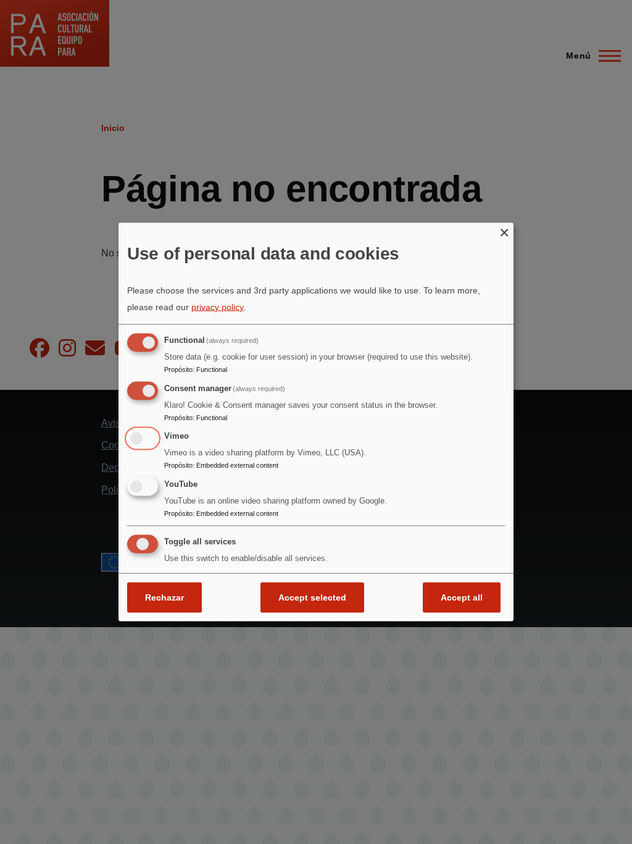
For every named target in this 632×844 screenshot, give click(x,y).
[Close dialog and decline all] (504, 230)
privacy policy (217, 306)
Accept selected (312, 597)
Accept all (462, 597)
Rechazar (164, 597)
